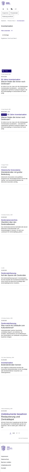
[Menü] (3, 9)
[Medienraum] (12, 9)
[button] (14, 31)
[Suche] (7, 9)
